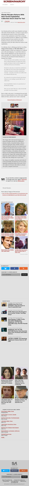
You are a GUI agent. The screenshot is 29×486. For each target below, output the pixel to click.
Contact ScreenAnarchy (19, 480)
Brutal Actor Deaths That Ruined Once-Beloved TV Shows (7, 382)
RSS (24, 470)
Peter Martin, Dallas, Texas (7, 411)
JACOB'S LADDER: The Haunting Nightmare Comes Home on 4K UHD (17, 340)
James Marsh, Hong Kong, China (8, 424)
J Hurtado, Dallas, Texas (6, 421)
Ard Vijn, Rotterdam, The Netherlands (10, 417)
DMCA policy (21, 181)
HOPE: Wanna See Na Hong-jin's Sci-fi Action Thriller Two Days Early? (17, 313)
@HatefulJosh (21, 22)
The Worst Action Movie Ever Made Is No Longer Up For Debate (21, 218)
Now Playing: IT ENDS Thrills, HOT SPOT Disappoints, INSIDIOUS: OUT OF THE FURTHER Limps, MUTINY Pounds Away (17, 322)
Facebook (15, 470)
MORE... (3, 437)
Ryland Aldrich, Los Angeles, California (10, 431)
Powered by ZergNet (24, 254)
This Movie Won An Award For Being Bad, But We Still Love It (6, 401)
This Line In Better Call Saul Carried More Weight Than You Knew (7, 218)
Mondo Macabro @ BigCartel (14, 100)
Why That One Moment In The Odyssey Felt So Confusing (19, 382)
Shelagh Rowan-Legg (6, 434)
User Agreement (14, 481)
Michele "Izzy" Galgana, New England (10, 427)
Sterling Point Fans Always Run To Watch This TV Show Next (21, 251)
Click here (24, 179)
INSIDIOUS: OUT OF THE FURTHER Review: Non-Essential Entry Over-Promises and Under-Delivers (17, 332)
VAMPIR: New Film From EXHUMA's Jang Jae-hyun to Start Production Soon (16, 306)
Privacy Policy (6, 481)
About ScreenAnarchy (7, 480)
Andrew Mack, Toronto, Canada (8, 414)
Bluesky (6, 470)
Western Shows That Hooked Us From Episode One (21, 401)
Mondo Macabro (7, 188)
